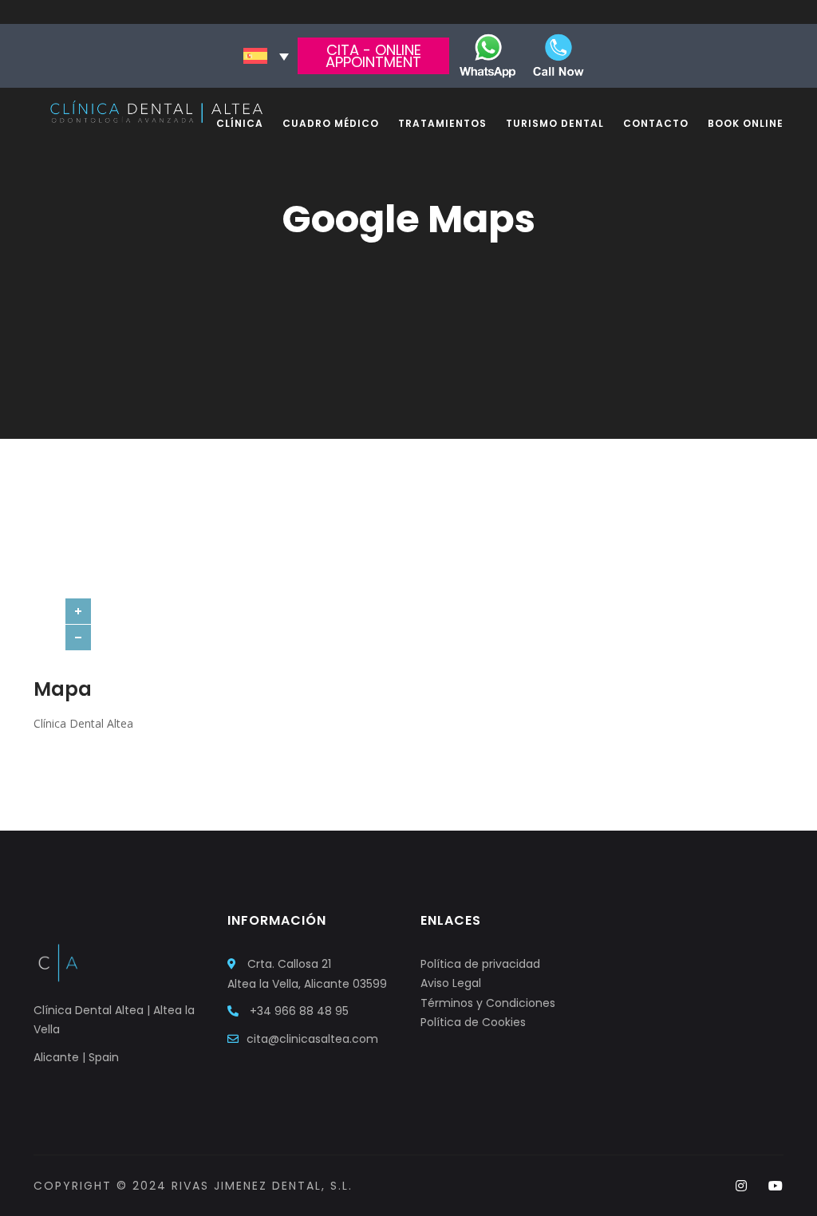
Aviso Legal (450, 983)
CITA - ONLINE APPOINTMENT (373, 56)
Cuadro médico (330, 123)
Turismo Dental (555, 123)
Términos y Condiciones (487, 1003)
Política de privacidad (480, 964)
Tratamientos (442, 123)
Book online (745, 123)
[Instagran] (741, 1186)
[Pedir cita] (487, 55)
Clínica (239, 123)
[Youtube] (775, 1186)
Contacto (656, 123)
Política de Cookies (473, 1022)
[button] (266, 56)
